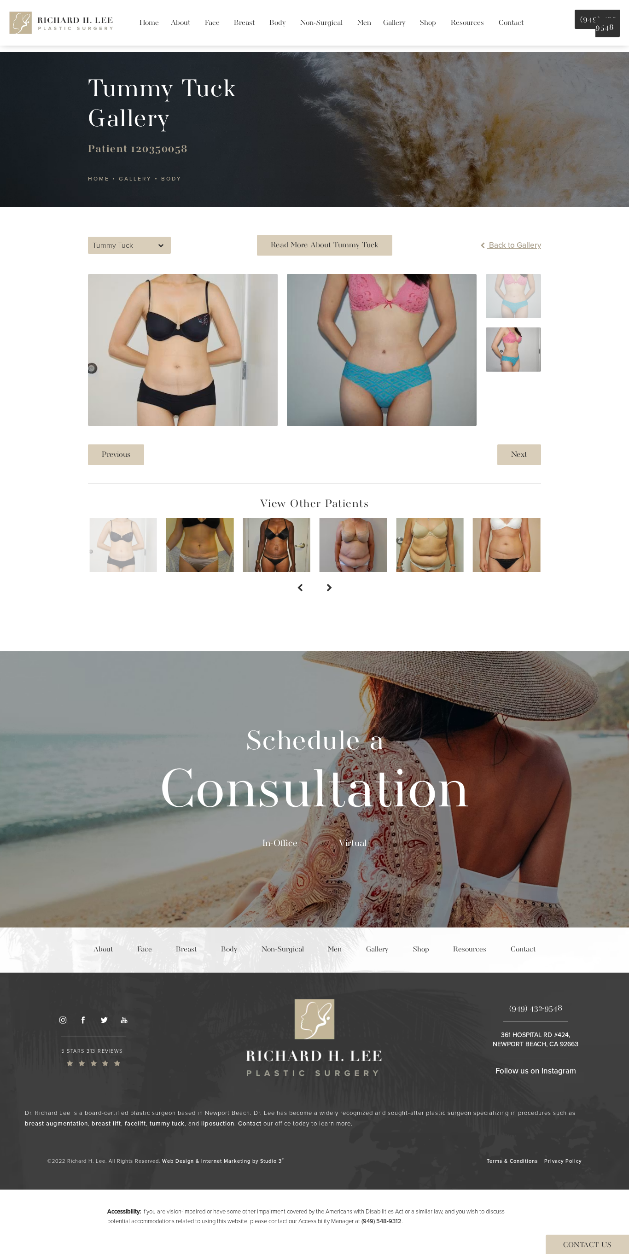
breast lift (106, 1123)
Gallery (135, 178)
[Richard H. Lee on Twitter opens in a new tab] (104, 1020)
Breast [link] (244, 23)
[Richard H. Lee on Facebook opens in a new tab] (83, 1020)
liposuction (217, 1123)
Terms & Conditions (512, 1161)
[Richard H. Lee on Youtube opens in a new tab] (124, 1020)
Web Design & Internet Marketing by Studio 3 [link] (223, 1161)
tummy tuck (167, 1123)
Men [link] (364, 23)
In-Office (279, 843)
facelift (135, 1123)
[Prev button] (299, 588)
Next (519, 454)
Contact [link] (511, 23)
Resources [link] (467, 23)
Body (171, 178)
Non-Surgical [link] (321, 23)
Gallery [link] (394, 23)
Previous (116, 454)
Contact (250, 1123)
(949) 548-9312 (381, 1221)
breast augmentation (56, 1123)
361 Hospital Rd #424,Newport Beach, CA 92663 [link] (535, 1040)
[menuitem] (149, 23)
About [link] (180, 23)
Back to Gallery (514, 245)
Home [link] (149, 23)
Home (99, 178)
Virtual (353, 843)
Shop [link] (427, 23)
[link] (93, 1056)
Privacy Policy (563, 1161)
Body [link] (277, 23)
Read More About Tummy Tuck (325, 245)
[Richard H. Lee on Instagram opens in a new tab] (63, 1020)
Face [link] (212, 23)
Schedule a (315, 774)
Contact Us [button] (587, 1245)
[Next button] (329, 588)
